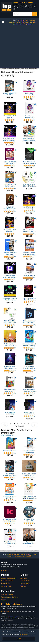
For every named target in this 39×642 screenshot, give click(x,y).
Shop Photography (7, 435)
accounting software (26, 24)
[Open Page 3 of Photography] (34, 424)
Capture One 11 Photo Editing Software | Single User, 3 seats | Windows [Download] (29, 413)
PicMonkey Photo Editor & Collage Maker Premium (9, 344)
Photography (7, 75)
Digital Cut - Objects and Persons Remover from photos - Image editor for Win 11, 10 (10, 162)
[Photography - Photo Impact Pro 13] (16, 439)
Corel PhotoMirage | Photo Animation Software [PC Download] (29, 299)
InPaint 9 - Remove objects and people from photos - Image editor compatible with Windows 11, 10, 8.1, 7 (29, 253)
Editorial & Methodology (8, 578)
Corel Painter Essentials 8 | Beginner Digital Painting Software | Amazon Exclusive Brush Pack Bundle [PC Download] (29, 94)
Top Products (5, 611)
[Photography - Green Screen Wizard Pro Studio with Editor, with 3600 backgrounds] (35, 462)
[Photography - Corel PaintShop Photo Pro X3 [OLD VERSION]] (35, 355)
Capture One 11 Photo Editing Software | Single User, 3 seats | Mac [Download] (10, 413)
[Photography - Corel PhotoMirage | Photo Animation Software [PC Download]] (35, 287)
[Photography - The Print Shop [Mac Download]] (16, 241)
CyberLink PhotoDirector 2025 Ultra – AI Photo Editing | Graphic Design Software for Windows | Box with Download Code (10, 208)
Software (5, 72)
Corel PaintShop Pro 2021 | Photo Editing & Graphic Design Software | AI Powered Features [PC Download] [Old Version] (29, 497)
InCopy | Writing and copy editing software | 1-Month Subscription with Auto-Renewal (9, 520)
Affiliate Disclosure (7, 581)
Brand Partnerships (7, 594)
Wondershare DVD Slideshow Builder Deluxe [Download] (29, 390)
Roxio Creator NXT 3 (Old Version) (9, 497)
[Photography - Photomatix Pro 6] (35, 264)
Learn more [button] (24, 634)
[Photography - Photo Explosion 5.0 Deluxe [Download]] (35, 332)
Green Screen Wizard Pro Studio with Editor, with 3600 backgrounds (29, 474)
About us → (5, 570)
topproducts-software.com (13, 617)
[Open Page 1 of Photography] (4, 424)
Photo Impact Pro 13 (9, 451)
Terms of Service (6, 586)
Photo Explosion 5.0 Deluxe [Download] (29, 344)
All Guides (23, 578)
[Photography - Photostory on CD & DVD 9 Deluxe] (35, 439)
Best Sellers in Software (23, 3)
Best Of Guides (25, 581)
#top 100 (29, 556)
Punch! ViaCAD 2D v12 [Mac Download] (29, 162)
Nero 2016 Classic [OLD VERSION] (10, 390)
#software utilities (19, 556)
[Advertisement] (19, 47)
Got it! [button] (19, 638)
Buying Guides (25, 583)
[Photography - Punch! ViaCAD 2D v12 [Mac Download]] (35, 150)
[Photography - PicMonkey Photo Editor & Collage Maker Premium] (16, 332)
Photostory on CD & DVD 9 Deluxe (29, 451)
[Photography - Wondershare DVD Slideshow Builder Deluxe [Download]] (35, 378)
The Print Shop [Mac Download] (9, 253)
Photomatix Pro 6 (29, 275)
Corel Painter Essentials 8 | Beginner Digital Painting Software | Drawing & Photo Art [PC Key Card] (29, 116)
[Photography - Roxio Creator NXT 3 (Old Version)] (16, 485)
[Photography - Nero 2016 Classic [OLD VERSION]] (16, 378)
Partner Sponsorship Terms (9, 597)
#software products (13, 554)
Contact (3, 600)
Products (23, 586)
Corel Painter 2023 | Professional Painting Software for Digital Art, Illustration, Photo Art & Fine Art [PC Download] (10, 139)
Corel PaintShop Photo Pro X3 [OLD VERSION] (29, 367)
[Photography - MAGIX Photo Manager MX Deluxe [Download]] (16, 462)
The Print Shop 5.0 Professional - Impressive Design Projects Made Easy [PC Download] (10, 185)
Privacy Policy (5, 583)
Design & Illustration (22, 72)
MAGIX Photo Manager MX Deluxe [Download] (9, 474)
